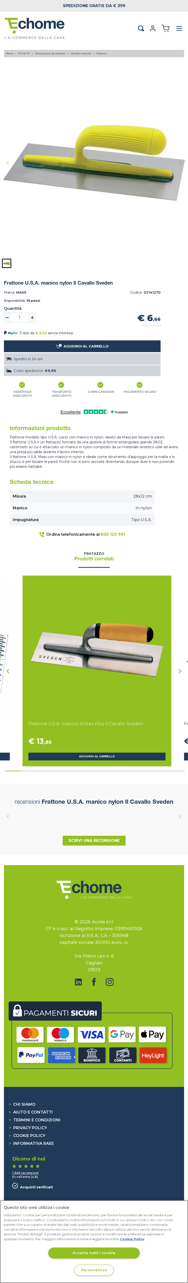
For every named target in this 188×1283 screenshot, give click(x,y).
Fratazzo (101, 53)
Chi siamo (22, 1104)
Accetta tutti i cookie (94, 1253)
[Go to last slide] (8, 671)
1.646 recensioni (25, 1173)
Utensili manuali (81, 53)
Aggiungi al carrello (97, 756)
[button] (6, 263)
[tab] (12, 770)
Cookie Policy (27, 1135)
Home (9, 53)
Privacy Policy (28, 1128)
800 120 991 (113, 534)
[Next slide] (180, 163)
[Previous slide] (8, 163)
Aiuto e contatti (31, 1112)
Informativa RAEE (31, 1143)
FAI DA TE (24, 53)
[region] (94, 1241)
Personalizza (94, 1270)
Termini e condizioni (34, 1120)
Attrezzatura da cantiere (50, 53)
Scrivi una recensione (94, 840)
